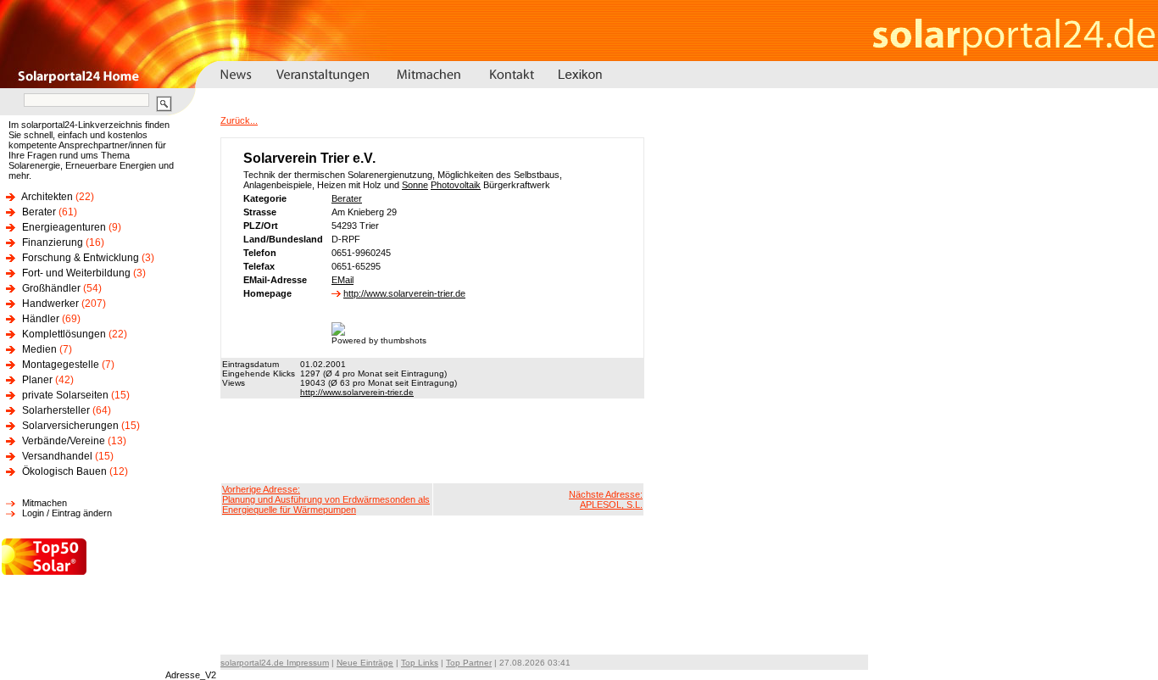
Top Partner (469, 662)
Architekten (47, 197)
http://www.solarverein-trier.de (404, 293)
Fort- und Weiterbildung (76, 273)
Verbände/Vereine (63, 441)
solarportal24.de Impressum (274, 662)
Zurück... (239, 120)
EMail (342, 280)
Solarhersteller (56, 410)
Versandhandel (57, 456)
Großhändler (51, 288)
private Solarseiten (65, 395)
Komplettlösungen (64, 334)
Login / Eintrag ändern (67, 513)
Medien (39, 349)
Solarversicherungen (70, 426)
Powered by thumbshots (378, 340)
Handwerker (50, 303)
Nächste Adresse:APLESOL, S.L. (606, 499)
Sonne (415, 185)
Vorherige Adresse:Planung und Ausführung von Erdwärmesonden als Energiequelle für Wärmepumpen (326, 499)
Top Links (419, 662)
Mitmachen (44, 503)
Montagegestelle (60, 365)
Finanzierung (52, 242)
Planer (37, 380)
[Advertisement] (432, 440)
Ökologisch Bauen (64, 471)
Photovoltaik (456, 185)
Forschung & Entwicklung (80, 258)
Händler (40, 319)
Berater (39, 212)
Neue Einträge (365, 662)
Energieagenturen (64, 227)
